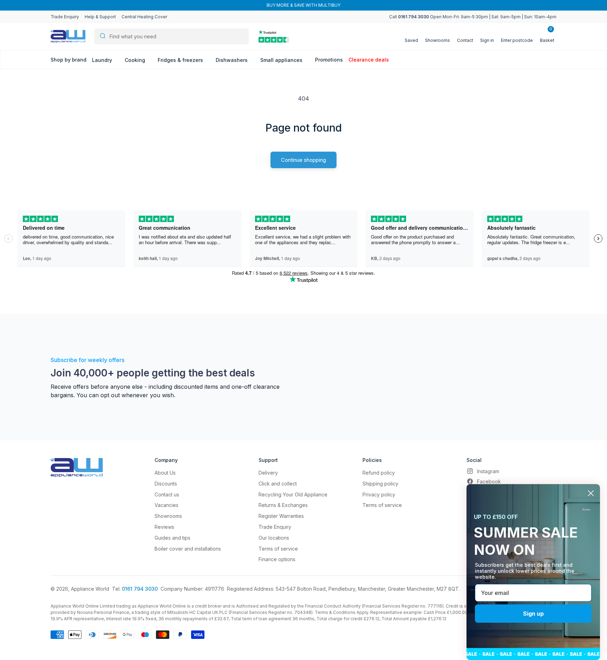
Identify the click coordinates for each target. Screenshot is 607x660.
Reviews (164, 527)
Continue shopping (303, 160)
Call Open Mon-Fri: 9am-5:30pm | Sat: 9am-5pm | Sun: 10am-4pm (472, 16)
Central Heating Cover (144, 16)
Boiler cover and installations (188, 549)
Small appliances (282, 60)
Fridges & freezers (181, 60)
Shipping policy (380, 484)
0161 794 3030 (140, 589)
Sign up (533, 613)
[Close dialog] (591, 493)
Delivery (268, 473)
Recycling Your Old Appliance (293, 494)
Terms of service (278, 549)
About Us (165, 473)
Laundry (102, 60)
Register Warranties (281, 516)
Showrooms (168, 516)
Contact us (167, 494)
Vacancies (166, 505)
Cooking (135, 60)
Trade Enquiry (65, 16)
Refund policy (379, 473)
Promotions (329, 60)
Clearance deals (368, 60)
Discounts (166, 484)
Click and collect (278, 484)
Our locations (274, 538)
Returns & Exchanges (283, 505)
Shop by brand (68, 60)
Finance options (277, 559)
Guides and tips (172, 538)
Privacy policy (379, 494)
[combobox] (171, 36)
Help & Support (100, 16)
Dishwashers (232, 60)
